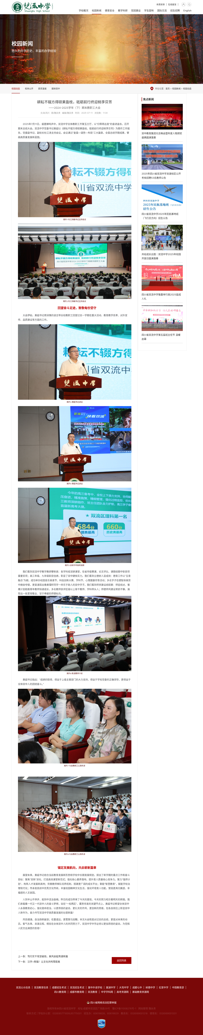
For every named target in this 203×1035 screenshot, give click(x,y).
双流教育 (92, 991)
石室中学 (163, 987)
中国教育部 (178, 987)
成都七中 (137, 987)
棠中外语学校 (95, 987)
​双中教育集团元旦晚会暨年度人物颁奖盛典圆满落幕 (162, 122)
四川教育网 (60, 991)
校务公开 (29, 88)
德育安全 (109, 10)
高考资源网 (123, 991)
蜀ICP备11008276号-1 (124, 1008)
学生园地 (149, 10)
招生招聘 (175, 10)
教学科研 (123, 10)
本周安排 (160, 4)
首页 (168, 88)
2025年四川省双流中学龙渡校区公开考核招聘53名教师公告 (162, 163)
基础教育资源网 (140, 991)
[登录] (183, 4)
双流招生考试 (77, 987)
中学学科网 (107, 991)
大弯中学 (124, 987)
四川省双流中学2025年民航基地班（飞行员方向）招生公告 (162, 203)
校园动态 (16, 88)
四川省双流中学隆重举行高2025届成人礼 (162, 284)
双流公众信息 (23, 987)
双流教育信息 (41, 987)
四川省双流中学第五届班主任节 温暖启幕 (162, 324)
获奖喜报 (42, 88)
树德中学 (150, 987)
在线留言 (172, 4)
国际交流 (162, 10)
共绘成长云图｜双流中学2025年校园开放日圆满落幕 (162, 243)
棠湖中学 (110, 987)
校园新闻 (96, 10)
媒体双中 (56, 88)
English (187, 10)
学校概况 (83, 10)
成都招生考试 (59, 987)
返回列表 (121, 960)
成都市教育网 (77, 991)
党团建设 (136, 10)
